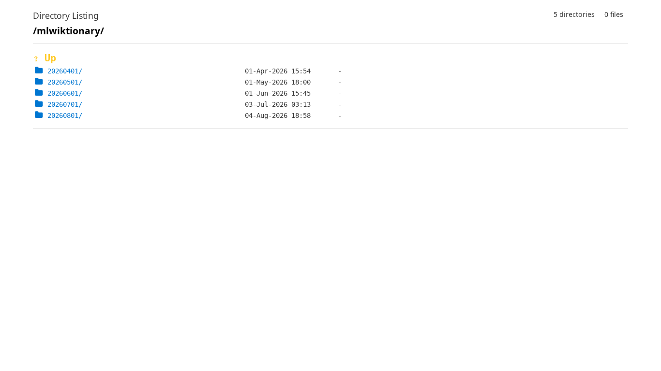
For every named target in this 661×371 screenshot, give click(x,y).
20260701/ (64, 104)
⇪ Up (44, 58)
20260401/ (64, 71)
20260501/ (64, 82)
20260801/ (64, 115)
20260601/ (64, 93)
